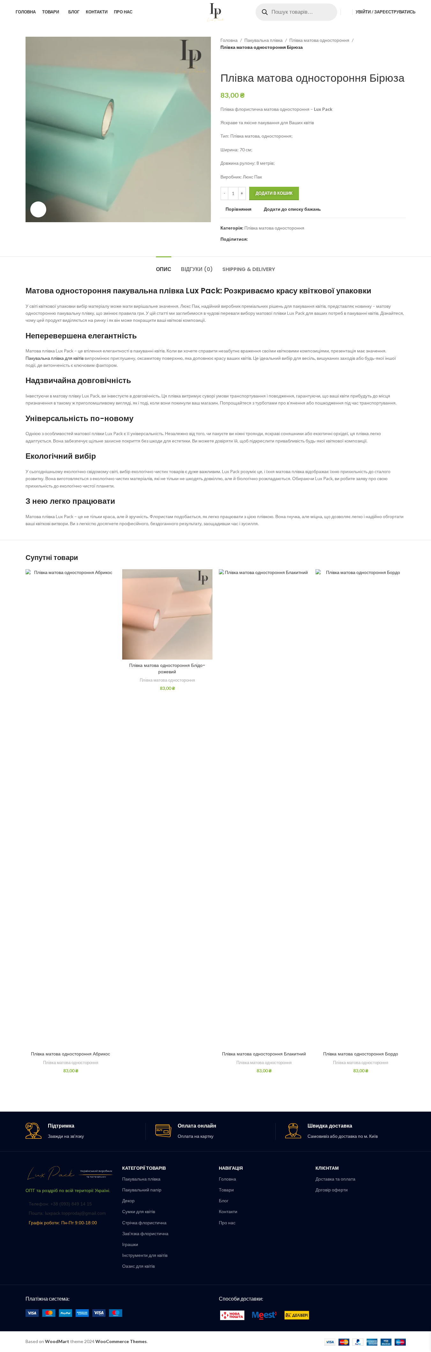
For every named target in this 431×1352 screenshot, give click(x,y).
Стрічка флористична (144, 1222)
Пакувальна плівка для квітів (55, 358)
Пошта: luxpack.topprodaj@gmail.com (67, 1213)
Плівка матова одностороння (319, 40)
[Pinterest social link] (267, 239)
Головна (229, 40)
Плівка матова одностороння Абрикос (70, 1054)
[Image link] (71, 1172)
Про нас (227, 1222)
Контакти (228, 1211)
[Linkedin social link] (275, 239)
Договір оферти (332, 1189)
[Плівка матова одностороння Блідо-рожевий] (167, 614)
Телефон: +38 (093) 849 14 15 (60, 1203)
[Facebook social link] (252, 239)
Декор (128, 1200)
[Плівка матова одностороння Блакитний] (264, 808)
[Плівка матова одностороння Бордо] (361, 808)
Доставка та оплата (335, 1179)
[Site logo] (215, 11)
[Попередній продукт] (224, 61)
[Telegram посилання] (282, 239)
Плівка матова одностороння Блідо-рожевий (167, 668)
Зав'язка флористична (145, 1233)
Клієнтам (327, 1168)
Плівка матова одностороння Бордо (360, 1054)
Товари (226, 1189)
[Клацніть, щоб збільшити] (38, 209)
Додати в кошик (274, 193)
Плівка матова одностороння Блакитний (264, 1054)
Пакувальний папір (141, 1189)
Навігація (231, 1168)
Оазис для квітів (138, 1266)
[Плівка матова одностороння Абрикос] (71, 808)
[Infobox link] (85, 1131)
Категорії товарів (144, 1168)
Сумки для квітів (138, 1211)
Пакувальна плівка (263, 40)
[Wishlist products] (346, 12)
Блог (223, 1200)
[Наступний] (239, 61)
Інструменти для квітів (144, 1255)
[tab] (163, 266)
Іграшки (130, 1244)
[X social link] (259, 239)
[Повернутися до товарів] (232, 61)
